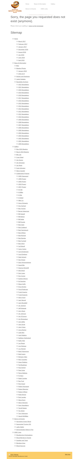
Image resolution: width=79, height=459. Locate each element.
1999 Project (22, 179)
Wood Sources (20, 446)
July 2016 (21, 55)
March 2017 (22, 41)
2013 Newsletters (23, 109)
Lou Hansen (22, 349)
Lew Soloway (22, 346)
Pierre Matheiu (22, 373)
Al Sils (20, 195)
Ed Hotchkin (22, 281)
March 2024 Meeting (22, 152)
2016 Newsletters (23, 100)
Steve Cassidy (20, 171)
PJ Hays (20, 375)
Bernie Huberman (23, 211)
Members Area (20, 443)
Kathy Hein (21, 340)
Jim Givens (19, 160)
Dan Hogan (21, 260)
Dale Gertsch (22, 257)
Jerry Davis (21, 311)
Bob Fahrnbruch (23, 230)
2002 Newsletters (23, 138)
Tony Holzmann (23, 413)
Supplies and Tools (22, 440)
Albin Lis (20, 200)
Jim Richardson (23, 319)
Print (11, 454)
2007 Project (22, 187)
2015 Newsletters (23, 103)
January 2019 (22, 71)
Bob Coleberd (22, 227)
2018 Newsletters (23, 95)
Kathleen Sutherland (24, 338)
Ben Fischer (22, 208)
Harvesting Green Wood (23, 421)
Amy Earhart (22, 206)
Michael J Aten (22, 357)
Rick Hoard (21, 384)
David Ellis (21, 265)
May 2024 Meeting (22, 149)
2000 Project (22, 181)
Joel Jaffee (21, 322)
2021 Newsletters (23, 87)
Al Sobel (20, 198)
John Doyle (21, 324)
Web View (67, 454)
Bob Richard (22, 235)
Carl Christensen (23, 251)
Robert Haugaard (23, 386)
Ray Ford (21, 381)
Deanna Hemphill (23, 268)
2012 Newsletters (23, 111)
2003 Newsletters (23, 136)
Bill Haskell (21, 214)
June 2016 (21, 57)
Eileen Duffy (22, 284)
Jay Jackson (22, 305)
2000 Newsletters (23, 144)
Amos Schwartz (23, 203)
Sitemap (16, 454)
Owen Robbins (22, 362)
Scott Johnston (20, 168)
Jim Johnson (22, 313)
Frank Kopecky (22, 295)
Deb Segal (21, 270)
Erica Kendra (22, 287)
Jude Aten (21, 332)
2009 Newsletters (23, 119)
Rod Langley (22, 397)
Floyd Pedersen (23, 289)
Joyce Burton (22, 330)
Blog (17, 65)
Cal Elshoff (21, 246)
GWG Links (17, 432)
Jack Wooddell (22, 303)
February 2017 (22, 44)
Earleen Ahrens (23, 278)
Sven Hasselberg (23, 405)
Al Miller (20, 192)
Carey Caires (22, 249)
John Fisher (22, 327)
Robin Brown (22, 394)
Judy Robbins (22, 335)
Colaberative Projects (22, 173)
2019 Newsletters (23, 92)
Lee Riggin (21, 343)
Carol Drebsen (22, 254)
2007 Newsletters (23, 125)
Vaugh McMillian (23, 416)
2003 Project (22, 184)
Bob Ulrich (21, 243)
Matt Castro (21, 354)
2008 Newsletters (23, 122)
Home (16, 38)
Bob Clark (21, 225)
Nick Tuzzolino (22, 359)
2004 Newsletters (23, 133)
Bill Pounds (21, 222)
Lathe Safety (20, 427)
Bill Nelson (21, 216)
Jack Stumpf (22, 300)
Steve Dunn (21, 400)
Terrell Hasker (22, 408)
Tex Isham (21, 411)
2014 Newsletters (23, 106)
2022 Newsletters (23, 84)
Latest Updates (21, 79)
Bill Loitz (18, 154)
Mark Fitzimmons (23, 351)
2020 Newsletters (23, 90)
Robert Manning (23, 389)
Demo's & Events (19, 419)
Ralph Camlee (22, 378)
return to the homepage (36, 26)
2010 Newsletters (23, 117)
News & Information (20, 63)
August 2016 (22, 52)
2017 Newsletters (23, 98)
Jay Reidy (19, 165)
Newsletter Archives (22, 82)
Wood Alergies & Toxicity (23, 437)
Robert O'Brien (22, 392)
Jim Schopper (20, 162)
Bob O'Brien (22, 233)
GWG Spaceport (23, 176)
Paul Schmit (22, 367)
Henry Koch (21, 297)
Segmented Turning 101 (23, 424)
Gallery (16, 146)
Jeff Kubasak (22, 308)
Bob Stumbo (22, 238)
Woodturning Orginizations (24, 435)
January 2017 (22, 47)
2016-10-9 (21, 74)
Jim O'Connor (22, 316)
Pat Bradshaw (22, 365)
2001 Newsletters (23, 141)
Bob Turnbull (22, 241)
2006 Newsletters (23, 127)
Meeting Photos (21, 68)
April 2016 (21, 60)
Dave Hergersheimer (24, 262)
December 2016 (23, 49)
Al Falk (20, 189)
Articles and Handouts (23, 76)
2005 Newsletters (23, 130)
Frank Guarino (22, 292)
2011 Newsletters (23, 114)
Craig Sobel (19, 157)
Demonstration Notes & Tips (24, 429)
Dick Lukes (21, 273)
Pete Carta (21, 370)
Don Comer (21, 276)
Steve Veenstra (23, 402)
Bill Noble (21, 219)
